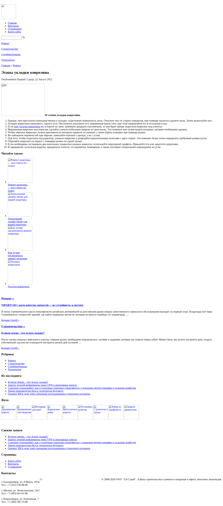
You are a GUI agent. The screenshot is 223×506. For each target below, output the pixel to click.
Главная (12, 23)
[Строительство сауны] (100, 418)
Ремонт (5, 43)
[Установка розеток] (85, 418)
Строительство (9, 48)
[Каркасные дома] (54, 418)
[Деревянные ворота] (8, 418)
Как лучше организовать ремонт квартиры (17, 255)
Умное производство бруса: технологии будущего (35, 391)
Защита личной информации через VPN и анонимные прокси (42, 385)
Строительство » (13, 326)
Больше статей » (10, 320)
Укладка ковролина (18, 286)
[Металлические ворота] (70, 418)
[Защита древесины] (131, 418)
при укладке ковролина (27, 126)
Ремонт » (7, 298)
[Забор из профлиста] (116, 418)
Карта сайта (14, 31)
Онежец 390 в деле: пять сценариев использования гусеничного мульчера (49, 393)
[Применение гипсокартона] (24, 418)
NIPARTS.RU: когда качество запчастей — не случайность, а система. (42, 305)
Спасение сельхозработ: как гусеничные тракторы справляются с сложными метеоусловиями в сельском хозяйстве (72, 388)
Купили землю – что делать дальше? (22, 333)
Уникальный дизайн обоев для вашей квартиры (17, 221)
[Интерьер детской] (39, 418)
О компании (15, 28)
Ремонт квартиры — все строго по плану (17, 187)
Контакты (13, 25)
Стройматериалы (10, 54)
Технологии (8, 60)
